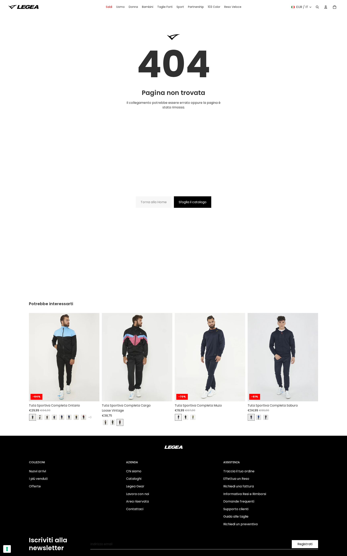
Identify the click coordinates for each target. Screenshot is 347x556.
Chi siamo (133, 471)
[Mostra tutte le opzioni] (89, 417)
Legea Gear (135, 486)
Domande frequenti (238, 501)
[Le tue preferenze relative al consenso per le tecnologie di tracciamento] (7, 549)
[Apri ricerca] (317, 7)
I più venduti (38, 478)
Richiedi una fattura (238, 486)
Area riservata (137, 501)
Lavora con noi (137, 494)
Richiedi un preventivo (240, 524)
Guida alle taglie (235, 516)
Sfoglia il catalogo (192, 202)
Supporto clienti (235, 509)
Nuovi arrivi (37, 471)
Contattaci (134, 509)
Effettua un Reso (236, 478)
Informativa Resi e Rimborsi (244, 494)
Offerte (35, 486)
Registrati (304, 544)
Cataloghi (133, 478)
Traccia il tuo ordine (238, 471)
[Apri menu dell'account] (325, 7)
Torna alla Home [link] (154, 202)
